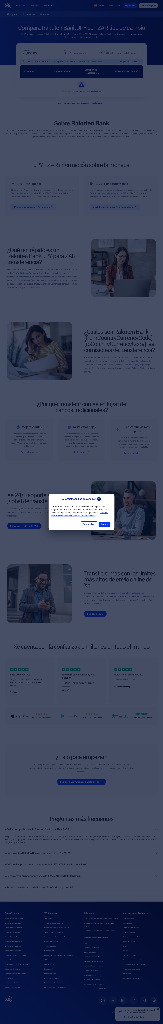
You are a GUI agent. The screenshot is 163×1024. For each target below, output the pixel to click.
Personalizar (89, 524)
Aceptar (104, 524)
